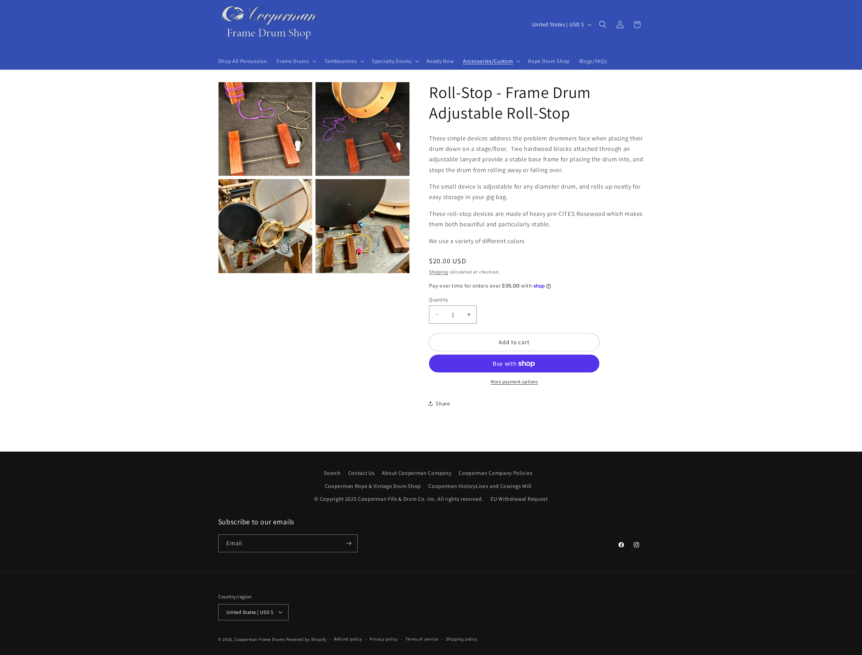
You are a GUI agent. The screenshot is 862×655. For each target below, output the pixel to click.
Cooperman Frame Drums (259, 639)
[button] (295, 61)
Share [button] (443, 403)
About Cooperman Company (416, 473)
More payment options (514, 382)
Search (332, 473)
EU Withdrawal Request (519, 498)
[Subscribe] (348, 543)
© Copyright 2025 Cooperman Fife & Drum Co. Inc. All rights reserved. (398, 498)
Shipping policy (461, 639)
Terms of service (421, 639)
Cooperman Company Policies (495, 473)
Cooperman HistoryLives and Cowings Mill (479, 485)
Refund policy (348, 639)
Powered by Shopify (306, 639)
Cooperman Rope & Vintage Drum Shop (373, 485)
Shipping (438, 272)
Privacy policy (384, 639)
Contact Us (361, 473)
